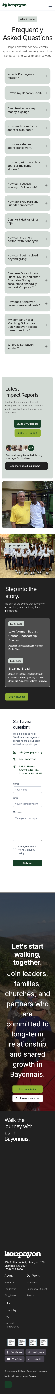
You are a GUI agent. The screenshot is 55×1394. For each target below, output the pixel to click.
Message (17, 812)
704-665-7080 (28, 759)
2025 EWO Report (27, 423)
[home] (14, 5)
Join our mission (28, 1089)
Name (16, 783)
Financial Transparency (12, 1325)
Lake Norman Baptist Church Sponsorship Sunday (23, 636)
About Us (10, 1282)
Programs (32, 1282)
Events (30, 1295)
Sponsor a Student (37, 1289)
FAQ (7, 1316)
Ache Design (29, 1376)
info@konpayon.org (30, 752)
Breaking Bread (19, 668)
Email (15, 797)
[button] (27, 76)
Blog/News (10, 1295)
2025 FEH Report (27, 433)
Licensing (42, 1371)
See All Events (17, 696)
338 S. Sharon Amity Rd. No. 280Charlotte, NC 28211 (30, 770)
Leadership (10, 1289)
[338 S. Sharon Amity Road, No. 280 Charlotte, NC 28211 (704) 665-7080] (25, 1254)
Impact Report (12, 1310)
